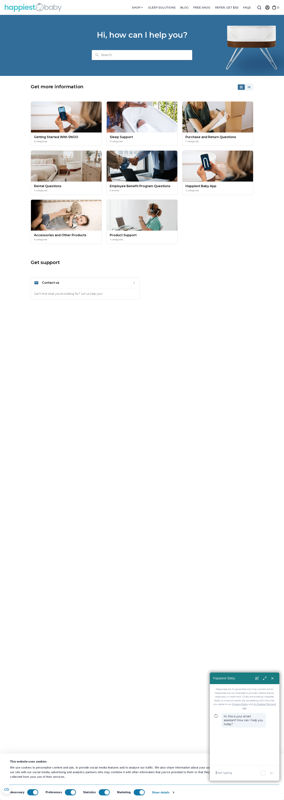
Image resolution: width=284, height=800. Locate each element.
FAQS (247, 7)
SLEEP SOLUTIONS (162, 7)
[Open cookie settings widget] (6, 789)
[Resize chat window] (265, 678)
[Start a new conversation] (257, 678)
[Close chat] (272, 678)
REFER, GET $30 (226, 7)
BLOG (184, 7)
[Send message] (271, 773)
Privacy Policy (240, 704)
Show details (160, 792)
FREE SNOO (201, 7)
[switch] (70, 792)
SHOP (136, 7)
